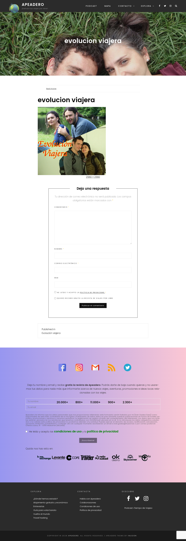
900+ (111, 402)
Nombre (59, 249)
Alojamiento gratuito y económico (50, 502)
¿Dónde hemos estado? (45, 498)
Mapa (107, 6)
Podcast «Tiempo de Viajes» (138, 508)
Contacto (125, 6)
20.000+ (62, 402)
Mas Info (145, 456)
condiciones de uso (68, 431)
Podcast (91, 6)
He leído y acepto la (81, 292)
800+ (79, 402)
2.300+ (127, 402)
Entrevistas (38, 506)
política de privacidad (102, 431)
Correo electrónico (66, 263)
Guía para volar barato (44, 510)
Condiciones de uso (90, 506)
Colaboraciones (88, 502)
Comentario (61, 207)
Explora (146, 6)
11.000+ (95, 402)
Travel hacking (40, 517)
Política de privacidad (92, 292)
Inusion (132, 536)
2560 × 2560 (93, 177)
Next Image (51, 88)
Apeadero (33, 4)
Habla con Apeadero (90, 498)
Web (56, 278)
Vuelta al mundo (41, 514)
